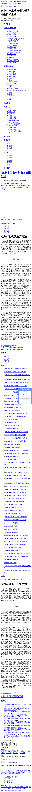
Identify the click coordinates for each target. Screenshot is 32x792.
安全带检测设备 (11, 119)
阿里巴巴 (3, 749)
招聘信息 (9, 162)
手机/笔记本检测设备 (13, 120)
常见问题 (9, 147)
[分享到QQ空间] (1, 346)
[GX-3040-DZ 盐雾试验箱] (11, 425)
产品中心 (7, 107)
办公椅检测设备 (11, 129)
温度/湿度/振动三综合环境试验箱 (16, 90)
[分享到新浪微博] (3, 346)
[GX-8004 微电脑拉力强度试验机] (14, 401)
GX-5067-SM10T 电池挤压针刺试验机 (15, 441)
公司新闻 (9, 143)
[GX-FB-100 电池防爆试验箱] (12, 407)
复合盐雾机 (10, 95)
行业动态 (9, 145)
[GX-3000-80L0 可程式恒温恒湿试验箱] (15, 369)
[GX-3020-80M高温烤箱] (11, 419)
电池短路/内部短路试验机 (14, 52)
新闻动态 (7, 3)
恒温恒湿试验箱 (11, 69)
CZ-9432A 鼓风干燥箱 (10, 459)
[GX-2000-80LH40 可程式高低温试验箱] (15, 413)
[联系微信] (7, 777)
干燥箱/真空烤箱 (12, 81)
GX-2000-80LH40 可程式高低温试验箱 (15, 416)
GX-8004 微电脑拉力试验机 (12, 447)
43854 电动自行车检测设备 (15, 131)
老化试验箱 (10, 78)
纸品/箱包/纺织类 (12, 126)
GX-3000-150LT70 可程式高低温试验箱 (15, 435)
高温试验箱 (10, 92)
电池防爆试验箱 (11, 36)
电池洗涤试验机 (11, 47)
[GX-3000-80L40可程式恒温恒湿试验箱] (15, 389)
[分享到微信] (9, 346)
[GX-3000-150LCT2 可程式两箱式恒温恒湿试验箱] (17, 464)
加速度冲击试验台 (12, 34)
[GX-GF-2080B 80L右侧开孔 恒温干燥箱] (16, 383)
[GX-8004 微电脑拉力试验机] (12, 444)
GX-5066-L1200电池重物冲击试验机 (14, 398)
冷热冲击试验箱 (11, 73)
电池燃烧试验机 (11, 54)
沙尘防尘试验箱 (11, 83)
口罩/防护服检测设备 (13, 122)
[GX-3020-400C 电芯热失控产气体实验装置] (17, 450)
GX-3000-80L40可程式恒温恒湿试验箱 (15, 392)
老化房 (9, 87)
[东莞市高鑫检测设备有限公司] (10, 6)
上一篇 (12, 348)
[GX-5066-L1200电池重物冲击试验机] (15, 395)
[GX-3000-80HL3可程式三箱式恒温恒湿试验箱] (17, 376)
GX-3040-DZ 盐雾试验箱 (11, 429)
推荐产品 (3, 365)
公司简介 (9, 155)
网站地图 (18, 3)
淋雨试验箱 (10, 85)
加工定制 (7, 103)
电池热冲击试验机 (12, 45)
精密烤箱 (9, 94)
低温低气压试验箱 (12, 59)
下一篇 (12, 349)
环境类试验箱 (8, 66)
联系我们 (9, 164)
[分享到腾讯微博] (5, 346)
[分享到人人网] (7, 346)
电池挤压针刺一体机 (13, 31)
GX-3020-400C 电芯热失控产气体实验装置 (16, 453)
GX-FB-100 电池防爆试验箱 (12, 410)
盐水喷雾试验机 (11, 75)
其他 (8, 132)
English (3, 3)
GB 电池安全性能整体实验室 (15, 38)
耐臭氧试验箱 (11, 76)
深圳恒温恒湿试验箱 (15, 774)
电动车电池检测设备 (13, 61)
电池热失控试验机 (12, 62)
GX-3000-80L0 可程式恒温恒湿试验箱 (15, 372)
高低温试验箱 (11, 71)
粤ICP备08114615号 (11, 745)
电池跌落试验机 (11, 48)
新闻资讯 (7, 140)
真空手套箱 (10, 57)
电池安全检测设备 (10, 28)
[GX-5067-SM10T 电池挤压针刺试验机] (15, 438)
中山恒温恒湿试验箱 (20, 772)
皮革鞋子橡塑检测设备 (13, 124)
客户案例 (7, 136)
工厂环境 (9, 159)
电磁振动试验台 (11, 55)
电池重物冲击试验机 (13, 43)
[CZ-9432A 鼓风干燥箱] (11, 456)
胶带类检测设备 (11, 127)
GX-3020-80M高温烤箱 (10, 422)
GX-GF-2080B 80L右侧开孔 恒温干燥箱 (15, 386)
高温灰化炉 (10, 80)
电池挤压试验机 (11, 41)
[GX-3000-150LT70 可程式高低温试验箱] (16, 432)
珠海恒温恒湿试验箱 (13, 770)
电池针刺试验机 (11, 33)
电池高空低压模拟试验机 (14, 50)
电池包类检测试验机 (13, 40)
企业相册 (9, 157)
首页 (9, 220)
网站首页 (7, 24)
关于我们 (7, 152)
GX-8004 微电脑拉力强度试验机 (13, 404)
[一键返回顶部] (8, 782)
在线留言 (13, 3)
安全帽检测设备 (11, 117)
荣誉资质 (9, 161)
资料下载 (9, 148)
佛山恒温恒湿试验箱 (8, 772)
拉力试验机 (8, 99)
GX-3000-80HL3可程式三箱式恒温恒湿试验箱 (17, 379)
